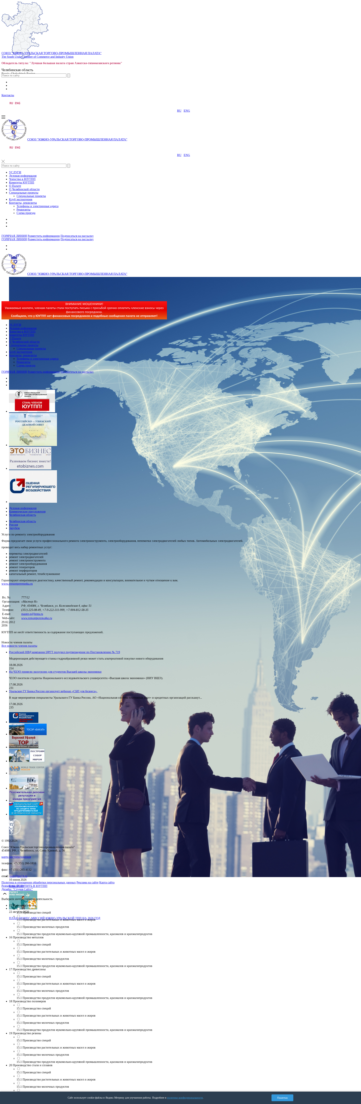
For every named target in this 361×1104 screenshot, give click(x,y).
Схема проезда (26, 213)
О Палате (15, 185)
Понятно (282, 1097)
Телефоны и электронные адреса (37, 206)
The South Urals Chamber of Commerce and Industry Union (38, 56)
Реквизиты (23, 209)
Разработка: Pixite (13, 885)
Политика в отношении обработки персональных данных (39, 882)
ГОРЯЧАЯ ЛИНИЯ (14, 235)
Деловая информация (22, 175)
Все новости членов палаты (19, 645)
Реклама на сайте (88, 882)
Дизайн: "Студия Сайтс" (17, 889)
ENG (187, 110)
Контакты (8, 95)
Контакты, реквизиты (23, 202)
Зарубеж (14, 528)
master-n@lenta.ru (32, 614)
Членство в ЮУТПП (22, 179)
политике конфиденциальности (185, 1097)
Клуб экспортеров (20, 199)
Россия (13, 524)
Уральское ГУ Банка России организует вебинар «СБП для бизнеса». (53, 691)
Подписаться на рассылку (77, 235)
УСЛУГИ (15, 172)
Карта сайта (107, 882)
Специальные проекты (23, 192)
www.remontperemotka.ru (17, 583)
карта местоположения (16, 856)
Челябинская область (22, 514)
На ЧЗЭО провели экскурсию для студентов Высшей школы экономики (55, 671)
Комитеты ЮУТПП (21, 182)
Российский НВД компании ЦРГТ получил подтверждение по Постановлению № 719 (64, 652)
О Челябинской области (24, 189)
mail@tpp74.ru (18, 876)
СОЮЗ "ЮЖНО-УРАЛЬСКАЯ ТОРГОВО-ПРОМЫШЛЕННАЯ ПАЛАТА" (52, 53)
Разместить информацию (44, 235)
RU (179, 110)
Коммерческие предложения (27, 511)
